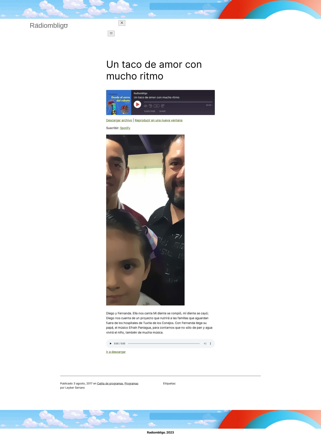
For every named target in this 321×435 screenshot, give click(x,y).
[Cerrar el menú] (122, 23)
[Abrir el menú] (111, 33)
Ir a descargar (116, 352)
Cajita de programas (110, 383)
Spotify (125, 128)
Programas (131, 383)
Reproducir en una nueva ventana (158, 120)
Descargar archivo (119, 120)
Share (162, 111)
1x (156, 106)
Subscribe (149, 111)
